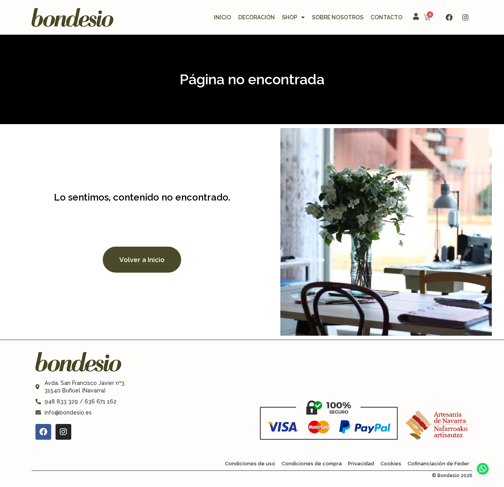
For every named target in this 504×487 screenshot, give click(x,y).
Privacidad (361, 464)
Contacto (386, 17)
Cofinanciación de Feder (438, 464)
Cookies (390, 464)
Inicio (222, 17)
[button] (481, 463)
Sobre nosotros (337, 17)
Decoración (256, 17)
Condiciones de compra (312, 464)
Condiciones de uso (250, 464)
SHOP (289, 17)
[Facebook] (449, 17)
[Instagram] (465, 17)
